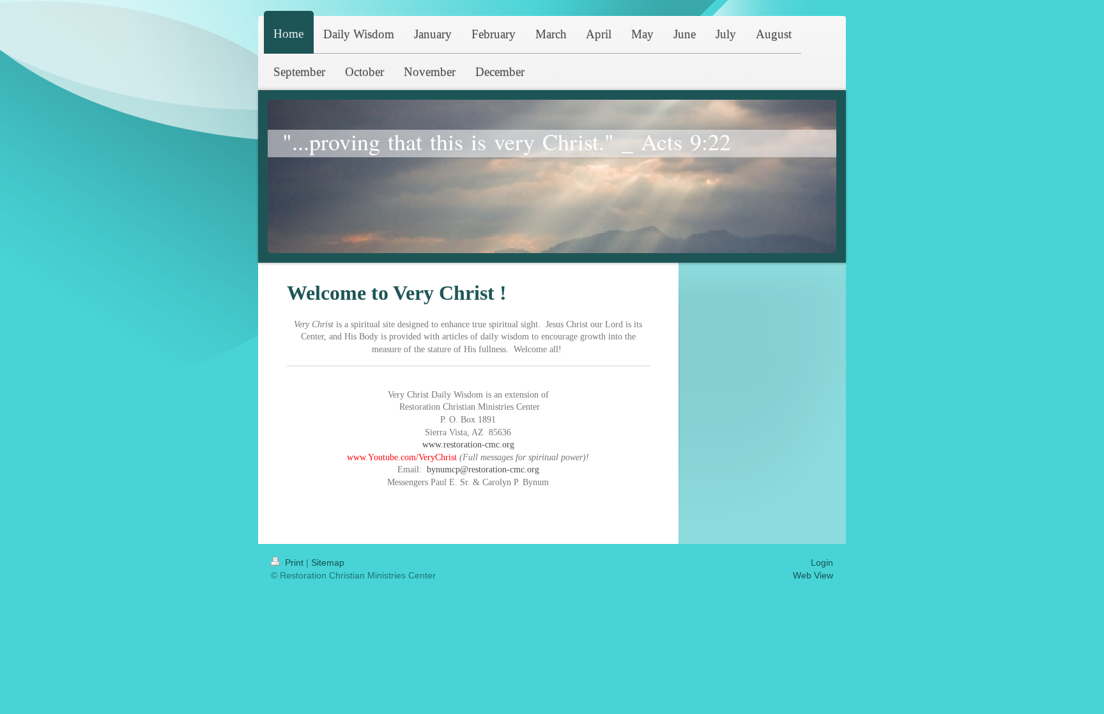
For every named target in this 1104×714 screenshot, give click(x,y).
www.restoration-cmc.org (468, 444)
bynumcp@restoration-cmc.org (483, 469)
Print (294, 562)
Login (822, 562)
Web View (813, 575)
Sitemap (327, 562)
